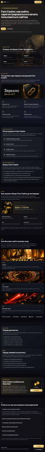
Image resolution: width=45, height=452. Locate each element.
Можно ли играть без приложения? (10, 426)
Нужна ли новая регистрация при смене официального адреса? (16, 418)
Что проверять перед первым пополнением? (12, 422)
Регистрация (10, 28)
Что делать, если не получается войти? (11, 409)
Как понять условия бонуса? (8, 430)
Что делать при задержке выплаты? (10, 434)
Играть (3, 28)
